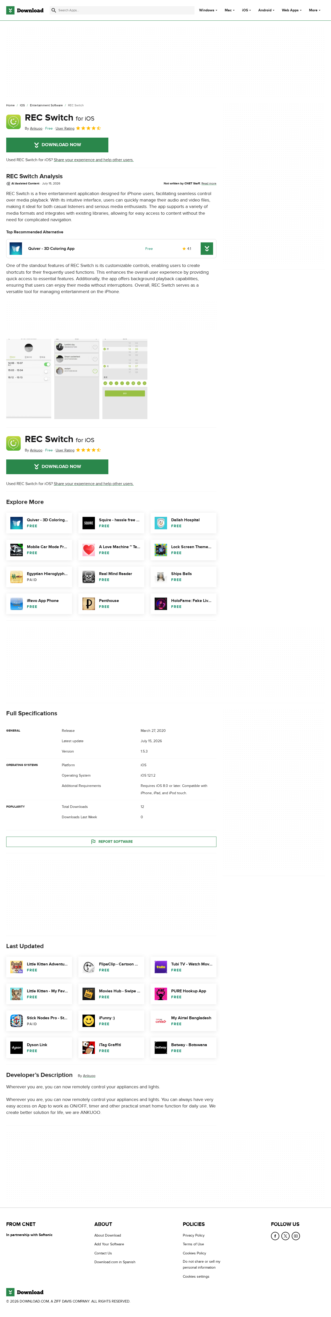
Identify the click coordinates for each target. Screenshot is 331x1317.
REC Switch (59, 117)
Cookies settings (196, 1276)
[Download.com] (24, 10)
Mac (228, 10)
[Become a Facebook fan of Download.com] (275, 1236)
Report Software (116, 841)
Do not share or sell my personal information (201, 1264)
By (33, 128)
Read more (208, 183)
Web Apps (290, 10)
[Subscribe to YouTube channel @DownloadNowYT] (296, 1236)
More (313, 10)
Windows (206, 10)
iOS (245, 10)
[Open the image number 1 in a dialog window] (76, 379)
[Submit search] (54, 10)
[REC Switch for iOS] (13, 122)
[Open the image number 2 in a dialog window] (124, 379)
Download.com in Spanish (115, 1262)
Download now (61, 145)
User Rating (65, 128)
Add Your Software (109, 1244)
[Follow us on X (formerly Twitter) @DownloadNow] (285, 1236)
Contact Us (103, 1253)
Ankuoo (89, 1076)
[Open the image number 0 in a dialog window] (28, 379)
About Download (107, 1235)
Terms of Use (193, 1244)
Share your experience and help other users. (94, 159)
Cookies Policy (194, 1253)
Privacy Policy (194, 1235)
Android (265, 10)
